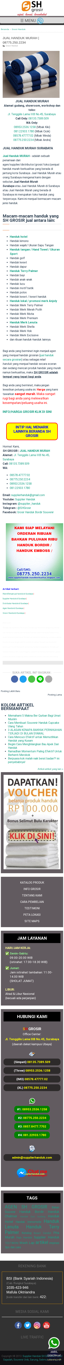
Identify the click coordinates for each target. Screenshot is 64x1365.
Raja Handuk (24, 1237)
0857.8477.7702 (34, 1126)
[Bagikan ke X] (23, 679)
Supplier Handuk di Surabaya (14, 599)
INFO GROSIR (32, 889)
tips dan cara (13, 1247)
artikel (42, 1242)
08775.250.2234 (23, 140)
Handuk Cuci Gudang (32, 1216)
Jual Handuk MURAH (16, 156)
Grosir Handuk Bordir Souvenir (35, 512)
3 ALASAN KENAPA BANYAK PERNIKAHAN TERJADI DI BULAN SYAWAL (35, 731)
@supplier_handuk (29, 503)
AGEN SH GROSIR (26, 1206)
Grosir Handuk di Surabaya (13, 613)
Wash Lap (26, 1243)
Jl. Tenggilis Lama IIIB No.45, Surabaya (32, 114)
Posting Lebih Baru (10, 691)
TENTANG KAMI (32, 895)
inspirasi (54, 1243)
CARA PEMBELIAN (32, 902)
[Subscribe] (46, 1327)
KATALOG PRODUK (32, 882)
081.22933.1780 (24, 131)
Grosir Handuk (12, 46)
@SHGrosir (24, 508)
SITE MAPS (32, 921)
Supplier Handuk (25, 499)
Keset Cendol (42, 1233)
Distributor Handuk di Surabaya (15, 603)
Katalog (26, 1233)
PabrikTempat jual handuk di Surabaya (18, 594)
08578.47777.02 (23, 135)
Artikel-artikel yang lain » (50, 769)
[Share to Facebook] (14, 679)
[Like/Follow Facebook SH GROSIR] (18, 1327)
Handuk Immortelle (28, 1222)
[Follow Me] (27, 1327)
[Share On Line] (40, 679)
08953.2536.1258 (25, 127)
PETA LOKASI (32, 914)
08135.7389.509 (38, 118)
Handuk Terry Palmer (24, 271)
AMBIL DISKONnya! (54, 1355)
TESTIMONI (32, 908)
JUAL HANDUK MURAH (34, 450)
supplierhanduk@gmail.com (28, 495)
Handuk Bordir (31, 1212)
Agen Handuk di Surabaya (13, 608)
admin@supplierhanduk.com (32, 1157)
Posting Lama (55, 694)
